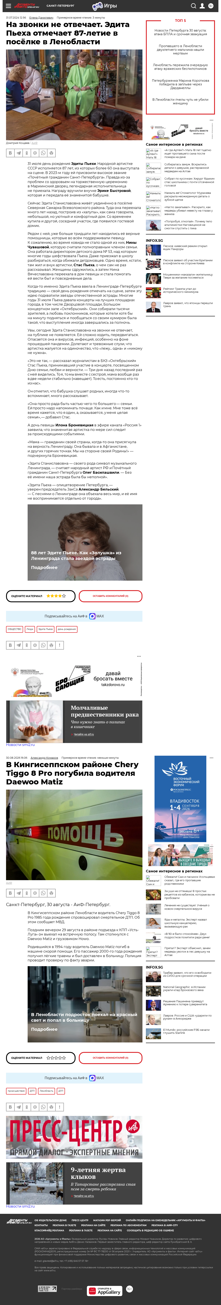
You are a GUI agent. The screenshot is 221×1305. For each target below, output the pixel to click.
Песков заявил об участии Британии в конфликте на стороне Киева (188, 262)
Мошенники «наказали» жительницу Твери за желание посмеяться (188, 276)
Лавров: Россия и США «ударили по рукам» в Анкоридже (187, 1017)
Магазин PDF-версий (107, 1220)
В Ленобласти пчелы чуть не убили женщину (180, 101)
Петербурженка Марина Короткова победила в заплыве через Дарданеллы (180, 84)
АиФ (35, 143)
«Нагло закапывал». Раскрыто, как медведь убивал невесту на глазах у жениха (188, 211)
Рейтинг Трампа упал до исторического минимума (180, 290)
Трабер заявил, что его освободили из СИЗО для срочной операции (187, 974)
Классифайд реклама (49, 1230)
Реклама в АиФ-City (165, 1225)
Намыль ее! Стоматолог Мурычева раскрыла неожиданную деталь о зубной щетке (187, 196)
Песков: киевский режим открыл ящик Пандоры (185, 248)
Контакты (41, 1225)
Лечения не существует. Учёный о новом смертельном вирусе (187, 907)
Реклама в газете (64, 1225)
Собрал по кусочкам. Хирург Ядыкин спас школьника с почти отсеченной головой (189, 182)
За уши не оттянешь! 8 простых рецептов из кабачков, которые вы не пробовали (189, 894)
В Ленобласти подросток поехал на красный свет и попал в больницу (84, 1017)
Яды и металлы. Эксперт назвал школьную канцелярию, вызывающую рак (185, 923)
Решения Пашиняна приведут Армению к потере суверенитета (185, 1003)
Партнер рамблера (72, 1288)
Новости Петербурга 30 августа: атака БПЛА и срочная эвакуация (180, 32)
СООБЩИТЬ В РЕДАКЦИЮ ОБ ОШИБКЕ (150, 1230)
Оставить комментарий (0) (110, 596)
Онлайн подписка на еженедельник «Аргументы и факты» (165, 1220)
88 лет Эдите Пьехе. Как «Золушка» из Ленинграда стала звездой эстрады (76, 555)
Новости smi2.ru (20, 745)
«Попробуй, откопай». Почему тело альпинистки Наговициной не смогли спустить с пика (188, 225)
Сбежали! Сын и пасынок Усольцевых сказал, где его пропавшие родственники (189, 880)
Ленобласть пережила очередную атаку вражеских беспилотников (180, 67)
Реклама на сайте (93, 1225)
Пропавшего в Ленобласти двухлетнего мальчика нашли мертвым (180, 49)
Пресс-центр (80, 1220)
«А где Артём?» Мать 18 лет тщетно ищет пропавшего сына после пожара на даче (187, 153)
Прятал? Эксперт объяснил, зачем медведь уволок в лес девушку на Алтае (187, 951)
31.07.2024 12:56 (16, 17)
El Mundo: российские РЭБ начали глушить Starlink (186, 1031)
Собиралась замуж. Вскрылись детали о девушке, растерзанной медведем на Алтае (186, 168)
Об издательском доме (51, 1220)
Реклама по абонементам (128, 1225)
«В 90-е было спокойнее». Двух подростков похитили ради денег (187, 935)
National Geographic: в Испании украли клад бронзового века (184, 989)
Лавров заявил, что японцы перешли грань (188, 305)
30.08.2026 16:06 (16, 757)
